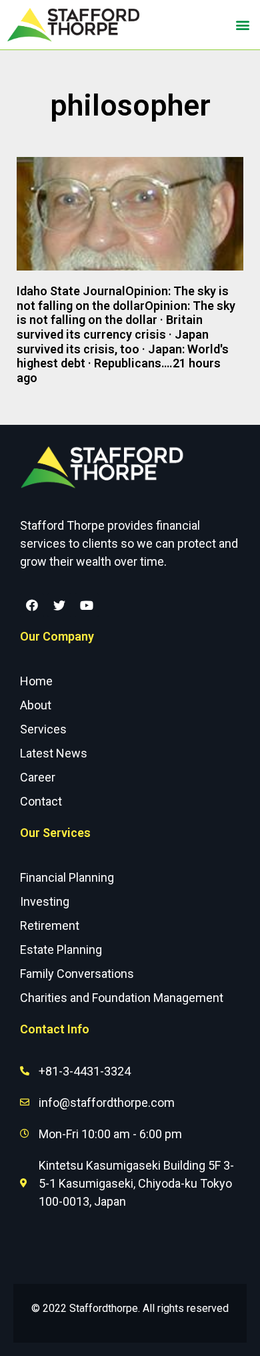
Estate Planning (61, 950)
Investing (44, 901)
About (35, 705)
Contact (41, 801)
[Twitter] (59, 605)
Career (37, 777)
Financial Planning (67, 877)
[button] (242, 25)
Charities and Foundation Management (121, 998)
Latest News (53, 753)
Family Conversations (77, 974)
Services (43, 729)
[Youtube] (87, 605)
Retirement (49, 925)
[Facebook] (32, 605)
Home (36, 681)
